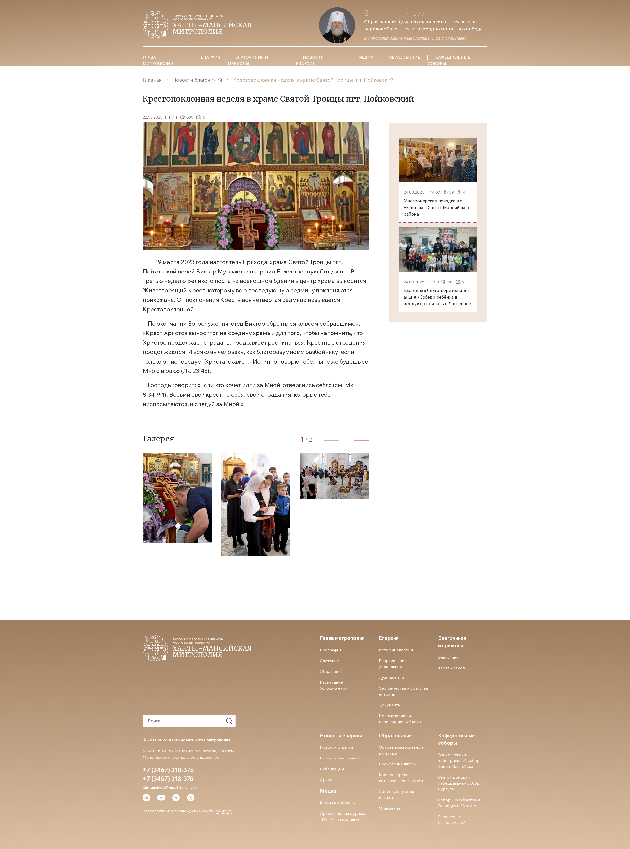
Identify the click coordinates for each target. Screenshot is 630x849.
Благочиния (449, 657)
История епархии (396, 649)
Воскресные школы (397, 763)
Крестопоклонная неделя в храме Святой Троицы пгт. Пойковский (313, 80)
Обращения (331, 671)
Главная (152, 80)
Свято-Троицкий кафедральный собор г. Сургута (460, 783)
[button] (391, 14)
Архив (326, 779)
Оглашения (389, 808)
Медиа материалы (337, 802)
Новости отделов (336, 747)
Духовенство (391, 677)
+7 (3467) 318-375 (168, 769)
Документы (390, 704)
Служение (329, 660)
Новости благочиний (197, 80)
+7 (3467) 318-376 (168, 778)
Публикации (332, 768)
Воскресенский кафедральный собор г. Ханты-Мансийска (460, 760)
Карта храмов (451, 668)
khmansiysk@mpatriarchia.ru (170, 787)
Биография (330, 649)
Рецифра (223, 810)
